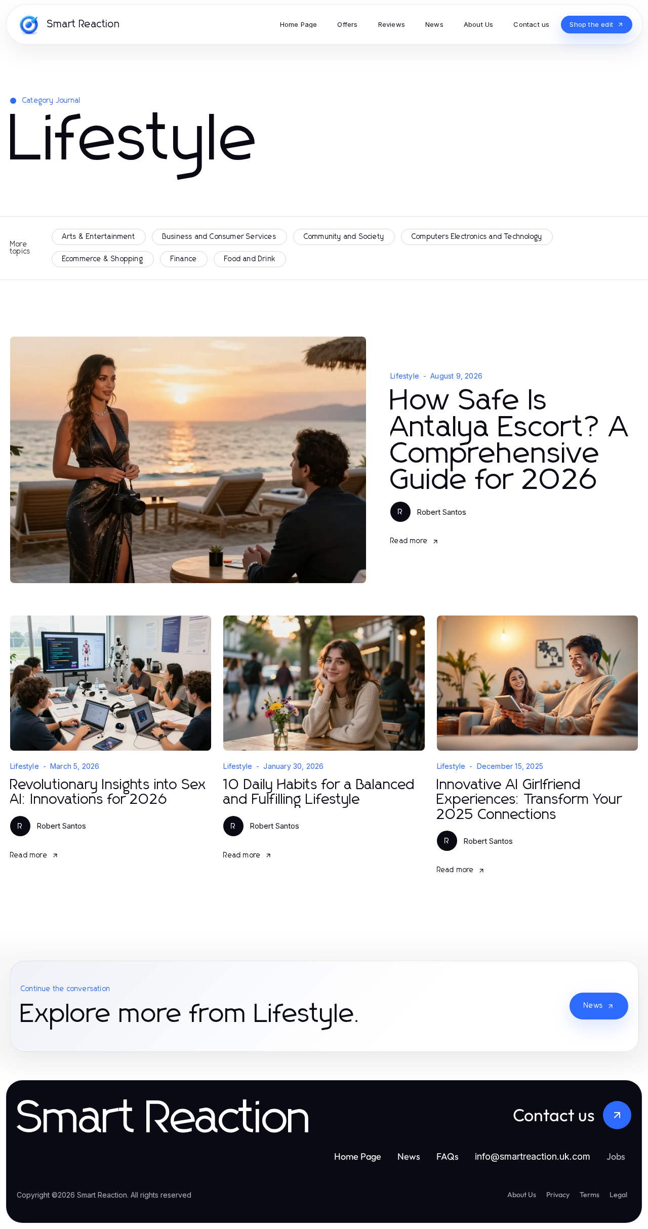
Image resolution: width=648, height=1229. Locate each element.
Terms (589, 1194)
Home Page (357, 1156)
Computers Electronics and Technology (477, 236)
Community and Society (344, 236)
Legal (618, 1194)
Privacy (558, 1194)
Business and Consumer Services (219, 236)
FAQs (447, 1156)
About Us (521, 1194)
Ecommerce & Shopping (102, 259)
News (593, 1005)
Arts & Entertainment (98, 236)
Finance (184, 259)
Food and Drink (249, 259)
